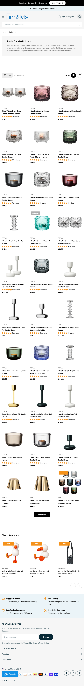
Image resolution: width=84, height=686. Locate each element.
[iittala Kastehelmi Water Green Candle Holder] (42, 222)
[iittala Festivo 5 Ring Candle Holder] (70, 309)
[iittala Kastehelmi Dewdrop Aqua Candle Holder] (42, 352)
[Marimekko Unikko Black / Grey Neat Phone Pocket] (70, 553)
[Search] (79, 24)
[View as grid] (73, 75)
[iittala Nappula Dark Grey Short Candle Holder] (70, 439)
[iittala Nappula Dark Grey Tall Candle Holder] (42, 396)
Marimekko (62, 568)
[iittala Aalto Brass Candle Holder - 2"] (14, 482)
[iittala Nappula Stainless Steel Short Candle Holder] (42, 309)
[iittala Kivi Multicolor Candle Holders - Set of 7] (70, 482)
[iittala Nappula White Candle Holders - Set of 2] (14, 266)
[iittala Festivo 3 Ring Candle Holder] (14, 222)
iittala (4, 108)
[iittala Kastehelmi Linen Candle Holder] (70, 92)
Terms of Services (30, 643)
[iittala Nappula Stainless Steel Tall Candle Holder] (14, 309)
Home (4, 32)
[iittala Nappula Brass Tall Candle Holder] (14, 396)
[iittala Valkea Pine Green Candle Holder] (14, 352)
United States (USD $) (13, 669)
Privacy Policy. (44, 643)
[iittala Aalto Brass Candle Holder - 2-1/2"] (42, 482)
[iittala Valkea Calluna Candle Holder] (70, 179)
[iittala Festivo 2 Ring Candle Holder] (70, 352)
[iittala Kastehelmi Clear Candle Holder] (42, 179)
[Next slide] (79, 585)
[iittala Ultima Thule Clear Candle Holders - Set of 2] (14, 92)
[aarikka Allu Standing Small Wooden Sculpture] (14, 553)
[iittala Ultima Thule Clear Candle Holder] (14, 136)
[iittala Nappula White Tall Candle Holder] (70, 396)
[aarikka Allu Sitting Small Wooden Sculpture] (42, 553)
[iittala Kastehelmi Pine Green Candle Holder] (70, 136)
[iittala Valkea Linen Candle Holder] (14, 439)
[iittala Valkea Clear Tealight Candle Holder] (42, 439)
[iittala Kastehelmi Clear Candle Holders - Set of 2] (70, 222)
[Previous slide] (73, 585)
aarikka (5, 568)
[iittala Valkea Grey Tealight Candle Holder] (14, 179)
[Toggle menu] (3, 16)
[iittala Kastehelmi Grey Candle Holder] (42, 266)
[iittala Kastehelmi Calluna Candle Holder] (42, 92)
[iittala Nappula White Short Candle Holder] (70, 266)
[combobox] (42, 24)
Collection (13, 32)
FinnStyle (11, 680)
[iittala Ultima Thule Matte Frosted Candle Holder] (42, 136)
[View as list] (79, 75)
